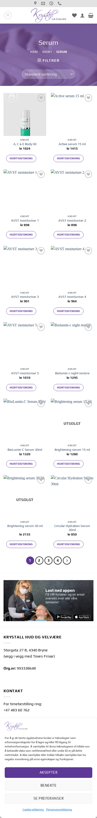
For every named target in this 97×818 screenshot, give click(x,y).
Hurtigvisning (21, 158)
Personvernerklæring (59, 809)
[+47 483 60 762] (60, 3)
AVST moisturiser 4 (72, 297)
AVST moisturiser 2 (72, 220)
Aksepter (49, 772)
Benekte (48, 785)
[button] (8, 15)
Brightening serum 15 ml (72, 449)
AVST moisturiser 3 (25, 297)
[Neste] (67, 561)
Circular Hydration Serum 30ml (72, 528)
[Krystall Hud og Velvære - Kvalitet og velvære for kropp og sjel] (48, 15)
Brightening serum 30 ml (25, 526)
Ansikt (47, 52)
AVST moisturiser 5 (25, 373)
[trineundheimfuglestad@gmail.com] (43, 3)
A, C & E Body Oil (24, 144)
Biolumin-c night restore (72, 373)
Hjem (34, 52)
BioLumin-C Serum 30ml (25, 449)
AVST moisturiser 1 (25, 220)
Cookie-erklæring (33, 809)
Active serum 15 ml (72, 144)
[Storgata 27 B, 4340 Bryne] (36, 3)
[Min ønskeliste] (74, 15)
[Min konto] (82, 15)
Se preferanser (48, 798)
